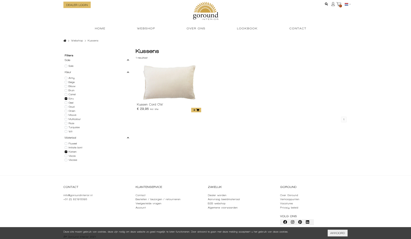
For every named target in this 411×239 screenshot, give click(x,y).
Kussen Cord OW (150, 104)
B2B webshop (217, 203)
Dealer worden (217, 195)
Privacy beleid (289, 207)
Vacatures (286, 203)
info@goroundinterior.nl (78, 195)
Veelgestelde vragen (149, 203)
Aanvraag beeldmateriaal (224, 199)
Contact (141, 195)
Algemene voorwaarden (223, 207)
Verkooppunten (289, 199)
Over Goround (289, 195)
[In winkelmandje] (196, 110)
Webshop (77, 40)
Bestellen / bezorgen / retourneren (158, 199)
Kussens (93, 40)
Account (141, 207)
